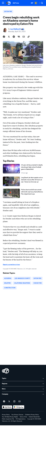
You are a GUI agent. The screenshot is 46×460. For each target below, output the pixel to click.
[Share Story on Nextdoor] (19, 37)
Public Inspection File (8, 419)
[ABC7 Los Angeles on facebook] (4, 401)
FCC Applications (21, 419)
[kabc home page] (5, 370)
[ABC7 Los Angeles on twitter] (9, 401)
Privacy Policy (6, 414)
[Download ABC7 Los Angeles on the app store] (7, 407)
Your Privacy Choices (17, 414)
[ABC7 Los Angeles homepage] (8, 3)
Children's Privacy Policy (32, 414)
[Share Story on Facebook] (4, 37)
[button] (3, 3)
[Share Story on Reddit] (14, 37)
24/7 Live (16, 3)
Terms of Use (23, 416)
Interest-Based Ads (34, 416)
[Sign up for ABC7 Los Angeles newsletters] (19, 401)
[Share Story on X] (9, 37)
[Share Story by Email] (23, 37)
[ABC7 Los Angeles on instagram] (14, 401)
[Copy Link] (28, 37)
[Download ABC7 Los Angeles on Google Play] (18, 407)
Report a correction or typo (11, 265)
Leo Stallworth (15, 29)
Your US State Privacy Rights (10, 416)
